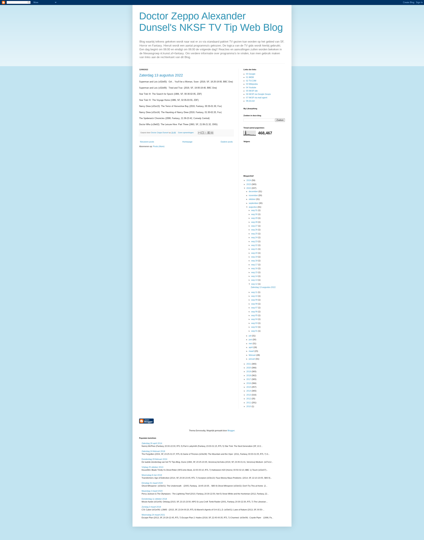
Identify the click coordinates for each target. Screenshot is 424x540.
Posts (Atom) (158, 146)
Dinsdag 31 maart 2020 (152, 483)
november (253, 195)
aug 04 (254, 319)
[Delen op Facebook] (209, 132)
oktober (252, 199)
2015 (249, 387)
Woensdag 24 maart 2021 (153, 515)
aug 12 (254, 284)
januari (252, 359)
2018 (249, 375)
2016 (249, 383)
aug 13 (254, 280)
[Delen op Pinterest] (212, 132)
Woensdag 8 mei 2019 (152, 475)
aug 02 (254, 327)
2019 (249, 371)
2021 (249, 364)
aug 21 (254, 249)
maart (251, 351)
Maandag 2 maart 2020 (152, 491)
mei (251, 343)
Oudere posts (227, 142)
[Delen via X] (205, 132)
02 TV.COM (251, 81)
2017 (249, 379)
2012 (249, 399)
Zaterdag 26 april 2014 (152, 443)
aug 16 (254, 268)
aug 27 (254, 226)
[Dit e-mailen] (199, 132)
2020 (249, 368)
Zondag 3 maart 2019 (151, 507)
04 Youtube (251, 87)
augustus (253, 207)
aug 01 (254, 331)
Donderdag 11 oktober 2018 (154, 499)
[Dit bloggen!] (202, 132)
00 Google (250, 74)
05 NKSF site (252, 91)
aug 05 (254, 315)
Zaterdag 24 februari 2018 (153, 451)
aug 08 (254, 304)
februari (252, 355)
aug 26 (254, 230)
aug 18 (254, 260)
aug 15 (254, 272)
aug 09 (254, 300)
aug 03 (254, 323)
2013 (249, 395)
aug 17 (254, 264)
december (253, 191)
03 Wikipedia (252, 84)
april (251, 347)
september (254, 203)
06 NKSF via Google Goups (258, 94)
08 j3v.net (250, 101)
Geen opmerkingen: (186, 133)
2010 (249, 406)
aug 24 (254, 237)
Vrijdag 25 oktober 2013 (152, 467)
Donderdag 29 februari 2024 (154, 459)
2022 (249, 188)
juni (251, 339)
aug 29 (254, 218)
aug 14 (254, 276)
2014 (249, 391)
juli (250, 336)
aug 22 (254, 245)
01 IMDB (250, 77)
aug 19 (254, 257)
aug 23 (254, 241)
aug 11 (254, 292)
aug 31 (254, 210)
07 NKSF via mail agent (256, 97)
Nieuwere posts (147, 142)
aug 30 (254, 214)
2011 (249, 402)
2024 (249, 180)
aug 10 (254, 296)
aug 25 (254, 234)
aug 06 (254, 311)
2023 (249, 184)
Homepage (187, 142)
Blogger (231, 430)
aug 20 (254, 253)
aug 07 (254, 307)
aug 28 (254, 222)
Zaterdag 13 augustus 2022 (161, 75)
